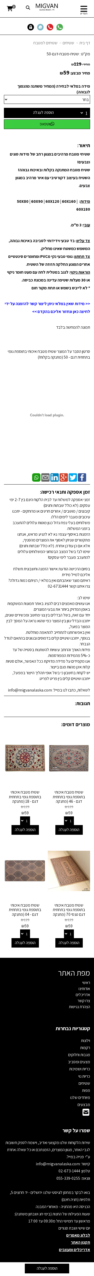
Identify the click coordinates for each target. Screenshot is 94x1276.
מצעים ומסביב (79, 1062)
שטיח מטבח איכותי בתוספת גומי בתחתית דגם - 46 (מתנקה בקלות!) (69, 799)
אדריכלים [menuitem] (83, 994)
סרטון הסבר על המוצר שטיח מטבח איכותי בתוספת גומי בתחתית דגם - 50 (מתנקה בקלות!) (49, 354)
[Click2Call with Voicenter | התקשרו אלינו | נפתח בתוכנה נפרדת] (51, 27)
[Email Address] (86, 1113)
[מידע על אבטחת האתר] (32, 27)
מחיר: (80, 64)
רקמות (85, 1047)
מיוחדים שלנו (80, 1097)
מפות (86, 1090)
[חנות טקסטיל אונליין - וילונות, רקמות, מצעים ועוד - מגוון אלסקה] (47, 7)
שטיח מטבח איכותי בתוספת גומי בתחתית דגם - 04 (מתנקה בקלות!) (25, 912)
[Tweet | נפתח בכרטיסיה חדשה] (73, 477)
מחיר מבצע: (80, 73)
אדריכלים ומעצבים (74, 1249)
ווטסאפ (45, 124)
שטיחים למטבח (45, 43)
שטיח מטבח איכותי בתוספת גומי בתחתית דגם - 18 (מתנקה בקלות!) (25, 799)
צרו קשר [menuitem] (84, 1000)
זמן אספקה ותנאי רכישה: (65, 491)
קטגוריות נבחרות (73, 1028)
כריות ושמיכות (79, 1069)
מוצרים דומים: (75, 724)
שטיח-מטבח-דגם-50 (63, 54)
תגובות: (82, 703)
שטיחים (68, 43)
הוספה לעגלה (43, 112)
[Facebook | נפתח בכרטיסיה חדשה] (82, 477)
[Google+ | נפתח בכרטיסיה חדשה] (64, 477)
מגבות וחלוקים (79, 1054)
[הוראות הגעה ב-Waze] (41, 27)
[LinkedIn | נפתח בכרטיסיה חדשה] (54, 477)
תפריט (83, 13)
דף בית (84, 43)
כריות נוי (84, 1076)
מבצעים (84, 1104)
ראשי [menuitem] (86, 982)
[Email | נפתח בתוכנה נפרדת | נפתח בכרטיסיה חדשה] (45, 477)
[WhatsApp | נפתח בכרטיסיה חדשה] (36, 477)
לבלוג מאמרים (78, 1235)
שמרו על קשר (76, 1130)
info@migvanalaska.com (58, 1164)
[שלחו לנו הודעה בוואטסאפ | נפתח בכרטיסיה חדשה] (61, 27)
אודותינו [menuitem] (84, 988)
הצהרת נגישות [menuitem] (79, 1006)
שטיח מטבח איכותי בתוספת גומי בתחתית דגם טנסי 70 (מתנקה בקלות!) (69, 912)
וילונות (85, 1040)
